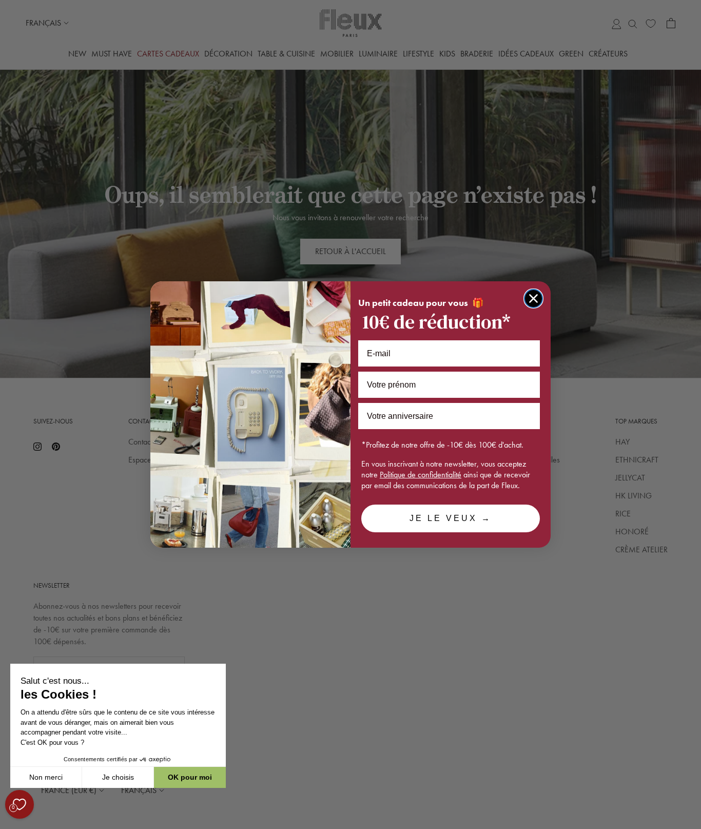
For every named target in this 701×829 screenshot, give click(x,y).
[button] (9, 823)
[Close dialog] (533, 298)
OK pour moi (190, 777)
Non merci (46, 777)
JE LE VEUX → (451, 518)
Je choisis (118, 777)
